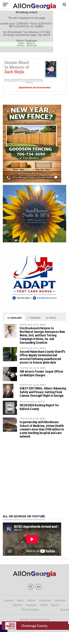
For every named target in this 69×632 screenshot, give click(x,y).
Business (31, 605)
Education (60, 600)
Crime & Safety (30, 610)
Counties (9, 600)
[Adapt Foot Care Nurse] (34, 308)
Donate (65, 610)
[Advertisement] (34, 476)
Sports (55, 605)
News (20, 600)
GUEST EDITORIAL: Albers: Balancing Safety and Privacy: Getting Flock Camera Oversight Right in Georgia (43, 391)
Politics (31, 600)
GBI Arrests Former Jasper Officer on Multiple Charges (41, 373)
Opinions (18, 605)
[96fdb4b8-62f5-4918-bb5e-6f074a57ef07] (34, 241)
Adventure (45, 600)
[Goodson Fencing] (32, 181)
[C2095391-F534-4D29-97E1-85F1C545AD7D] (34, 90)
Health (44, 605)
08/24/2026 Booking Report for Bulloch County (39, 407)
